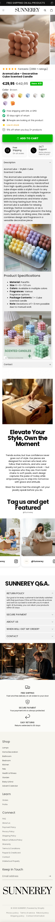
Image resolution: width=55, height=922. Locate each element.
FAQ (4, 818)
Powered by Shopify (35, 908)
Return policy (15, 593)
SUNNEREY (22, 908)
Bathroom (6, 756)
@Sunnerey (28, 512)
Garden (5, 777)
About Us (12, 621)
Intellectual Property (11, 861)
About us (6, 823)
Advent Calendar (10, 786)
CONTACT (12, 636)
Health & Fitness (9, 773)
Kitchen (5, 764)
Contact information (35, 916)
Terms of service (27, 913)
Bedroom (6, 760)
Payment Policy (9, 827)
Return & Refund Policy (12, 840)
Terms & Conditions (11, 848)
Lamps (5, 747)
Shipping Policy (9, 836)
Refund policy (42, 913)
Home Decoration (10, 752)
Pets (4, 769)
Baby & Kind (7, 781)
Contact (8, 364)
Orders (5, 800)
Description (9, 162)
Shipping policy (17, 916)
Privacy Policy (8, 831)
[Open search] (45, 10)
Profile (4, 804)
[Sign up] (50, 876)
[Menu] (3, 10)
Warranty (6, 844)
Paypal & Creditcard (11, 852)
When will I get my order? (23, 629)
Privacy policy (12, 913)
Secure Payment (17, 614)
